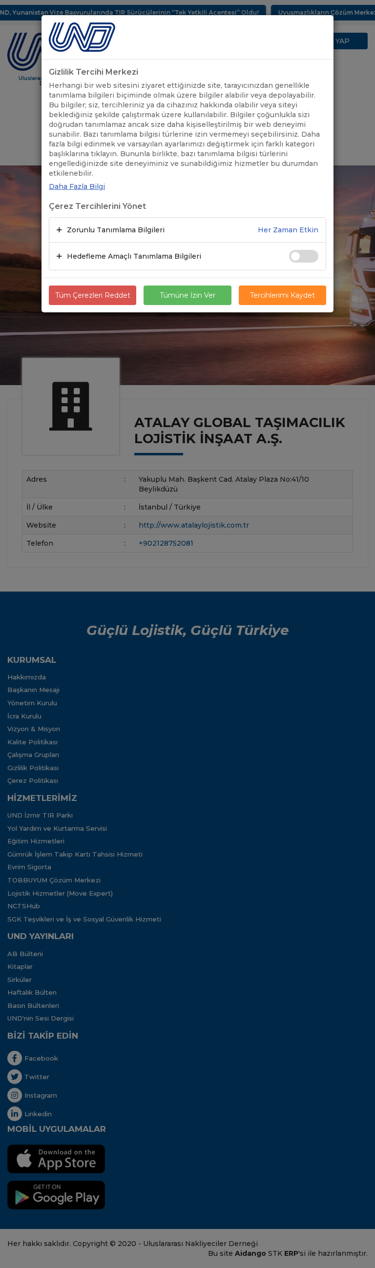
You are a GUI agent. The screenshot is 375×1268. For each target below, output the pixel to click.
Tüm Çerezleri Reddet (92, 295)
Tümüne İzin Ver (187, 295)
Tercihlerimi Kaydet (282, 295)
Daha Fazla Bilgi (77, 186)
